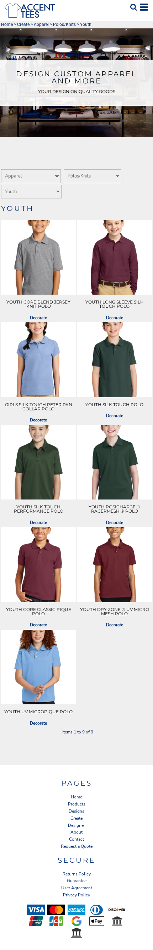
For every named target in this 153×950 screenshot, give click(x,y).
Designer (76, 825)
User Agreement (76, 888)
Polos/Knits (64, 24)
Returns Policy (77, 874)
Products (76, 804)
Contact (76, 839)
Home (7, 24)
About (76, 832)
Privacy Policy (76, 895)
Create (23, 24)
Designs (76, 811)
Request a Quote (77, 846)
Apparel (41, 24)
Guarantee (76, 881)
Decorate (38, 318)
